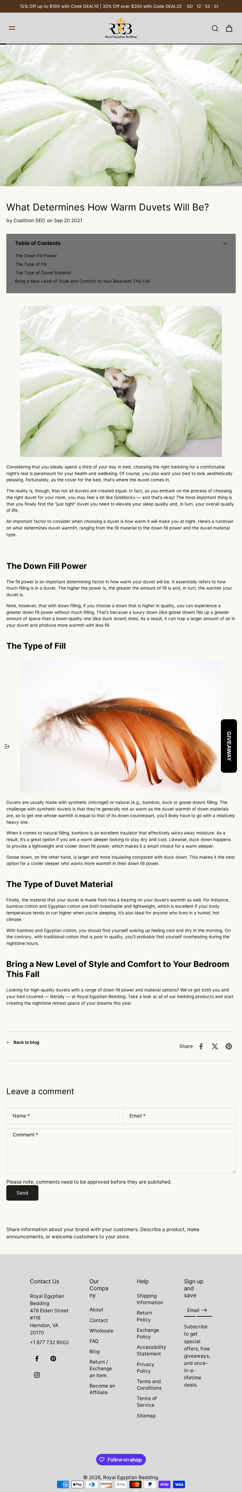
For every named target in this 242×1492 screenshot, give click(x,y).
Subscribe (121, 806)
